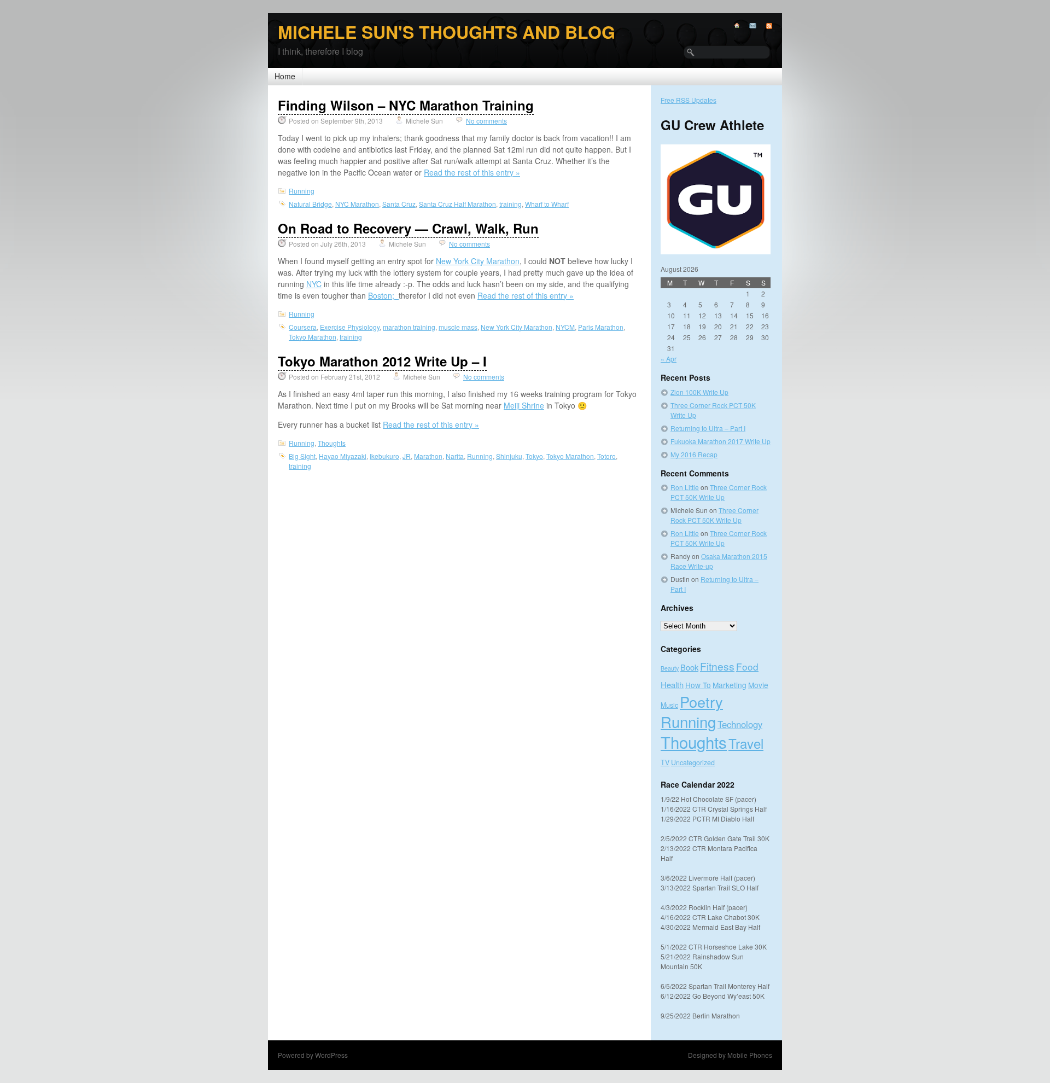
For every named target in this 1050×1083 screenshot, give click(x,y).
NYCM (565, 326)
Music (669, 705)
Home (285, 76)
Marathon (428, 456)
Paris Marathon (600, 326)
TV (665, 762)
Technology (740, 724)
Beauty (670, 668)
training (510, 203)
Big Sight (302, 456)
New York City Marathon (478, 260)
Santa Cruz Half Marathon (457, 203)
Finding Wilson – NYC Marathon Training (406, 105)
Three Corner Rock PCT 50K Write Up (718, 492)
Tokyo (534, 456)
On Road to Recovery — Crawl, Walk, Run (408, 228)
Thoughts (332, 442)
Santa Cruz (399, 203)
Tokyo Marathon (312, 336)
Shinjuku (509, 456)
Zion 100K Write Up (699, 392)
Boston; (383, 295)
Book (689, 667)
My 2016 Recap (694, 454)
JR (406, 456)
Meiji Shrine (524, 405)
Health (672, 684)
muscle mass (458, 326)
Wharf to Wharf (547, 203)
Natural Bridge (310, 203)
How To (698, 684)
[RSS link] (764, 26)
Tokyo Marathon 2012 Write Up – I (382, 361)
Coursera (303, 326)
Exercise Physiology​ (350, 326)
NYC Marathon (357, 203)
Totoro (606, 456)
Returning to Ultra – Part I (707, 428)
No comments (486, 120)
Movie (758, 684)
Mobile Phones (749, 1054)
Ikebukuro (384, 456)
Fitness (717, 666)
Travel (745, 743)
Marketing (729, 684)
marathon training (409, 326)
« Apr (668, 358)
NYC (314, 283)
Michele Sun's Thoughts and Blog (446, 31)
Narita (455, 456)
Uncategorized (693, 762)
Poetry (701, 701)
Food (747, 666)
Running (301, 190)
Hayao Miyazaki (342, 456)
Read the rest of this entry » (472, 172)
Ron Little (684, 487)
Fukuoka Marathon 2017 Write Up (720, 441)
